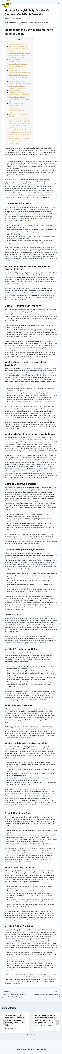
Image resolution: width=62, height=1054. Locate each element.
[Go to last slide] (4, 1022)
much (38, 1025)
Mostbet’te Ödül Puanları (17, 44)
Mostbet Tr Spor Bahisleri (17, 86)
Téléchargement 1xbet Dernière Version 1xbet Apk (47, 994)
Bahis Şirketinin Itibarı (16, 103)
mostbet (32, 220)
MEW (7, 1028)
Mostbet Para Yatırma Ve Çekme (19, 72)
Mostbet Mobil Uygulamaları (18, 64)
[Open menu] (58, 3)
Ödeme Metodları (14, 70)
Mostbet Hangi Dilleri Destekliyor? (20, 83)
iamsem (8, 18)
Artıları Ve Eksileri (14, 90)
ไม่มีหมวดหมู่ (7, 7)
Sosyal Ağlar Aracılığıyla (16, 81)
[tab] (27, 1034)
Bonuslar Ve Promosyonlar (17, 88)
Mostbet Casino (14, 143)
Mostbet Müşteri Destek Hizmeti (19, 130)
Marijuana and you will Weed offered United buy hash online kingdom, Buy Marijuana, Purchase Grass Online (15, 1020)
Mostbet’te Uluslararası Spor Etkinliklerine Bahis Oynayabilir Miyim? (18, 48)
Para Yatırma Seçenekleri (17, 92)
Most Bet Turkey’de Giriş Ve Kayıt (19, 53)
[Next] (57, 1022)
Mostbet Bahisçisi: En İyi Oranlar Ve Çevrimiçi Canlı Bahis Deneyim (13, 994)
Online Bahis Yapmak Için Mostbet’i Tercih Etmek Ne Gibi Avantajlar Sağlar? (20, 134)
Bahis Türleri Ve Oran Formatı (18, 75)
